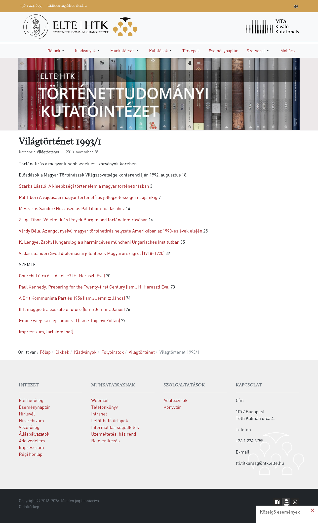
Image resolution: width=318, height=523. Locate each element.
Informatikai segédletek (115, 427)
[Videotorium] (259, 5)
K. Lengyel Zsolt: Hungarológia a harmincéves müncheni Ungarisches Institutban (99, 242)
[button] (56, 50)
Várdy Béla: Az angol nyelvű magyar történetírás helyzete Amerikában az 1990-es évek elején (110, 230)
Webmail (100, 400)
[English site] (296, 7)
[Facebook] (251, 5)
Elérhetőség (31, 400)
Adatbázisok (175, 400)
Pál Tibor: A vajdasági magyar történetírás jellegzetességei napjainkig (88, 197)
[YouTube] (266, 5)
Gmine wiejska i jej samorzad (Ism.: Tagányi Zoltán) (69, 320)
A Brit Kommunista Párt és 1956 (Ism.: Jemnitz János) (72, 298)
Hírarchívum (31, 420)
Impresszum (31, 447)
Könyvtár (172, 407)
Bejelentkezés (105, 440)
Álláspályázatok (34, 434)
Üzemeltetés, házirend (113, 434)
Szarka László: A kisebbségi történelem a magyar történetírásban (84, 186)
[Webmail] (288, 5)
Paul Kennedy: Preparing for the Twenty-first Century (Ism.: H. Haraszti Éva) (94, 287)
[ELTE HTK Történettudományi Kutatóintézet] (80, 26)
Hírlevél (27, 413)
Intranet (99, 413)
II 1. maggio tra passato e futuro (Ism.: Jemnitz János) (72, 309)
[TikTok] (281, 5)
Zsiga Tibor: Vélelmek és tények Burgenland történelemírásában (83, 219)
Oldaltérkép (29, 506)
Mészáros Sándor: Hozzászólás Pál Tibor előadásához (72, 208)
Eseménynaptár (34, 407)
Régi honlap (30, 454)
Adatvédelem (32, 440)
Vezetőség (29, 427)
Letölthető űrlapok (109, 420)
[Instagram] (274, 5)
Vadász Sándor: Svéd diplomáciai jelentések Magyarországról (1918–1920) (91, 253)
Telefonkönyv (104, 407)
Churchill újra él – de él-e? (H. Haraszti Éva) (62, 275)
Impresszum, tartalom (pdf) (46, 331)
